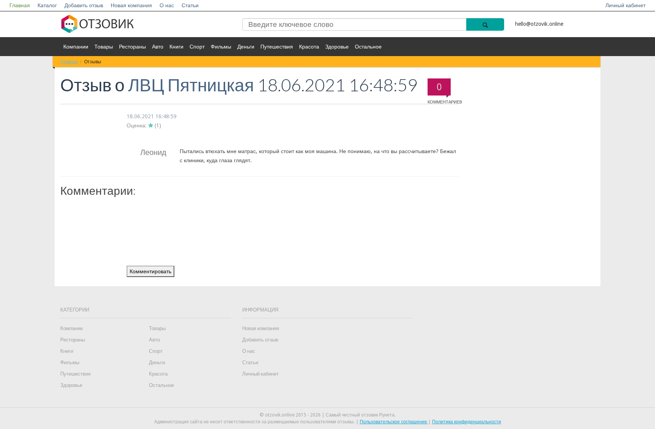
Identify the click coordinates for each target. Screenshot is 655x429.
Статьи (190, 5)
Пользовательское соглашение (394, 421)
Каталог (47, 5)
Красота (309, 47)
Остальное (368, 47)
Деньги (245, 47)
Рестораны (132, 47)
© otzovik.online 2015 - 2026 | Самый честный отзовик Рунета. (328, 415)
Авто (157, 47)
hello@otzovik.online (539, 24)
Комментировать (150, 271)
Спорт (197, 47)
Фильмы (221, 47)
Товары (103, 47)
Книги (176, 47)
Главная (19, 5)
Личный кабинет (625, 5)
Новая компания (131, 5)
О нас (167, 5)
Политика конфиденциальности (466, 421)
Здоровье (337, 47)
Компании (75, 47)
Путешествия (276, 47)
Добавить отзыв (83, 5)
